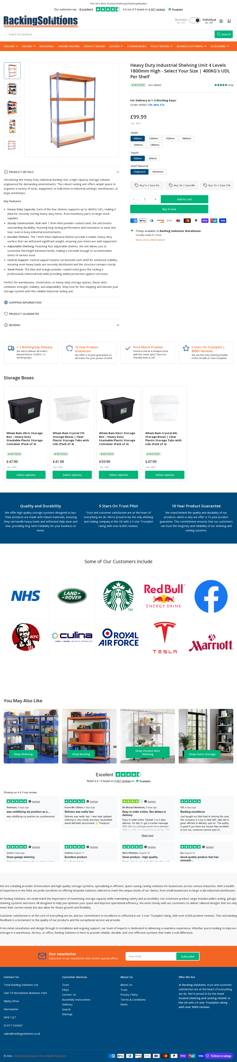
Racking (27, 46)
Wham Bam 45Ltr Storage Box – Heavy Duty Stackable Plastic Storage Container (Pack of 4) (24, 438)
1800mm (186, 138)
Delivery (67, 1004)
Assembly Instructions (76, 999)
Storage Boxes (136, 46)
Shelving (9, 46)
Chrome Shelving (68, 46)
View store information (150, 239)
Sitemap (67, 1014)
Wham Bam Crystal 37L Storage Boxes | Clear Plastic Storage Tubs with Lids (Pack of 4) (71, 438)
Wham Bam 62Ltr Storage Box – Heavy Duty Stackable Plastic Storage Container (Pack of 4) (117, 438)
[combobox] (119, 34)
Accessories (218, 46)
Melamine (158, 171)
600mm (153, 158)
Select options (26, 475)
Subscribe (187, 956)
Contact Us (69, 994)
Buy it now (169, 209)
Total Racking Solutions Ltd (28, 1056)
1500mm (170, 138)
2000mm (138, 144)
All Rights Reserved (55, 1056)
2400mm (154, 144)
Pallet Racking (160, 46)
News (124, 1004)
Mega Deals (47, 46)
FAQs (65, 990)
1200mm (153, 138)
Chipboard (139, 171)
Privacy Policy (129, 994)
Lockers (114, 46)
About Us (126, 985)
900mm (138, 138)
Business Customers (190, 46)
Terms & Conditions (133, 999)
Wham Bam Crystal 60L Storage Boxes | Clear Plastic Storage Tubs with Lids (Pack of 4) (163, 438)
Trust (65, 985)
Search (66, 1009)
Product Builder (94, 46)
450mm (138, 158)
